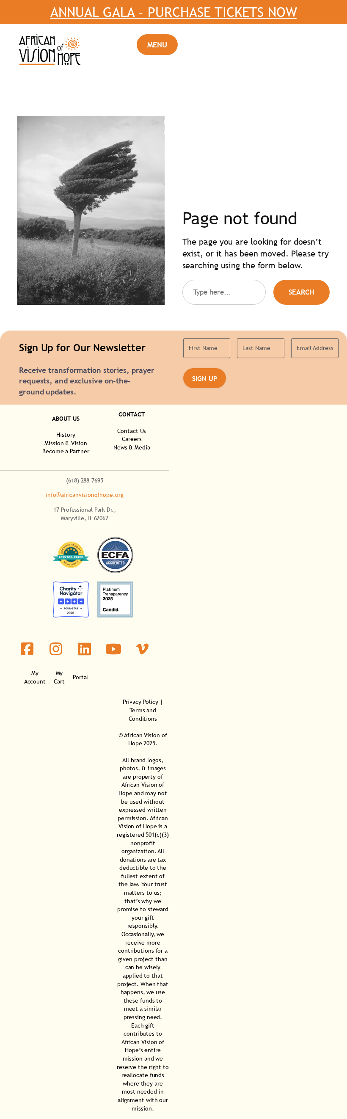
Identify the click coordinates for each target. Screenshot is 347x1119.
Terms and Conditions (143, 714)
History (65, 434)
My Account (35, 677)
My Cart (59, 677)
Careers (131, 439)
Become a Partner (65, 451)
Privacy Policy (140, 702)
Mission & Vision (65, 443)
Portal (80, 677)
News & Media (131, 447)
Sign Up (204, 378)
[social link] (27, 648)
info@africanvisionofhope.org (84, 495)
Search (301, 292)
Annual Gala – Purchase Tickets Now (173, 11)
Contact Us (131, 431)
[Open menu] (157, 44)
